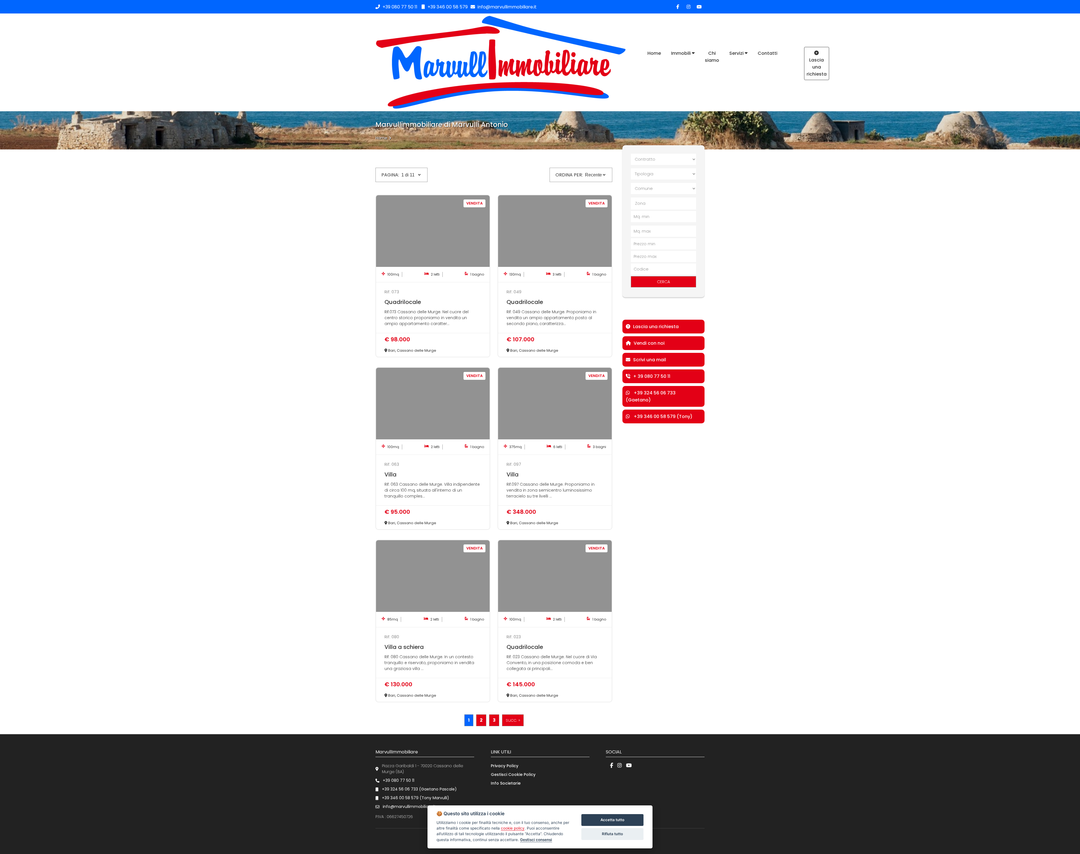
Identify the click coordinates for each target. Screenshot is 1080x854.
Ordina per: (569, 175)
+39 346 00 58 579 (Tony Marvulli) (415, 798)
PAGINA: (390, 175)
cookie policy (513, 828)
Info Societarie (506, 783)
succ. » (513, 720)
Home (381, 138)
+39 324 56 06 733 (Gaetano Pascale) (419, 789)
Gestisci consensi (536, 839)
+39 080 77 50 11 (399, 7)
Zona (640, 203)
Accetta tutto (612, 819)
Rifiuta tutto (612, 834)
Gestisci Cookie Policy (513, 774)
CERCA (663, 282)
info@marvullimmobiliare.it (506, 7)
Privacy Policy (504, 766)
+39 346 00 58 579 (447, 7)
